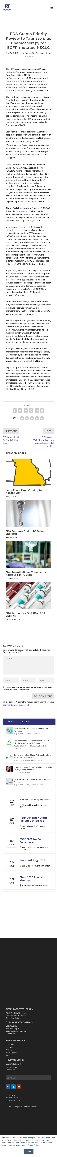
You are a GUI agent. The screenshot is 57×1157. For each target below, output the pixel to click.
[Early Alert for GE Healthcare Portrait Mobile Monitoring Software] (9, 742)
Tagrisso (13, 78)
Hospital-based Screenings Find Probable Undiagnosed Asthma (33, 768)
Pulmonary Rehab (36, 785)
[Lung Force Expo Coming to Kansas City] (28, 472)
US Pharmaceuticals (41, 53)
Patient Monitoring (32, 746)
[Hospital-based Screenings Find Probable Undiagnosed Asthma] (9, 769)
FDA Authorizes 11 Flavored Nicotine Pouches (31, 729)
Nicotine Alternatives (33, 734)
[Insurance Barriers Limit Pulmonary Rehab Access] (9, 781)
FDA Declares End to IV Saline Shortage (25, 532)
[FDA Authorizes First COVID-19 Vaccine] (28, 595)
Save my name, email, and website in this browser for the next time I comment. (27, 688)
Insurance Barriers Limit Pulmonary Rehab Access (33, 780)
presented (23, 211)
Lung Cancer (25, 53)
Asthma (28, 760)
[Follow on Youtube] (19, 1086)
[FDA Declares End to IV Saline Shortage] (28, 513)
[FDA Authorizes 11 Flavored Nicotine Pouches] (9, 730)
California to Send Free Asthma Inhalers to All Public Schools (32, 756)
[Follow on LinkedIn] (13, 1086)
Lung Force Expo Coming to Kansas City (24, 491)
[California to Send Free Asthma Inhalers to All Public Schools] (9, 756)
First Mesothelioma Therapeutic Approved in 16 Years (26, 573)
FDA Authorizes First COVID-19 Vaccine (25, 614)
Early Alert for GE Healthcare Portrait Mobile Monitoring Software (31, 742)
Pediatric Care (36, 760)
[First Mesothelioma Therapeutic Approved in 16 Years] (28, 554)
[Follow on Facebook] (8, 1086)
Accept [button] (28, 1151)
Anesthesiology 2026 (32, 860)
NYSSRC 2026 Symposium (35, 799)
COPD (27, 785)
